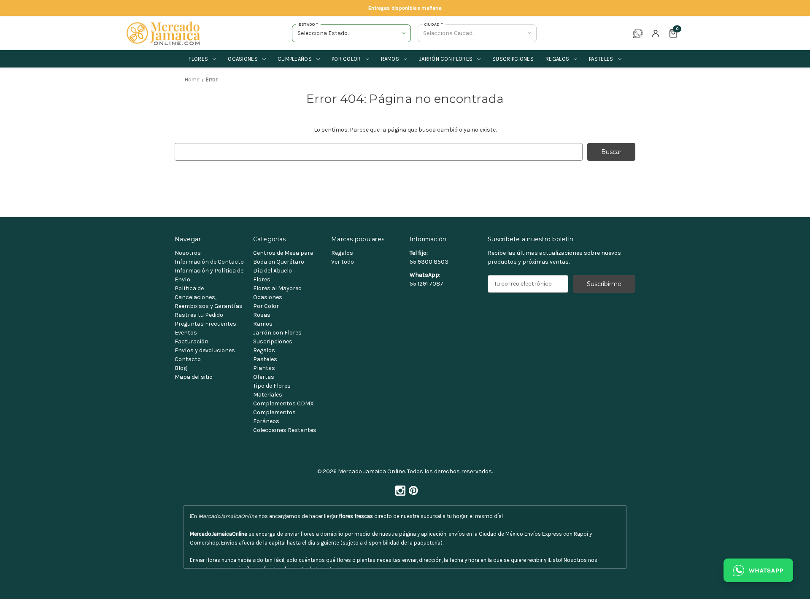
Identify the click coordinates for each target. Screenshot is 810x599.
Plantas (264, 368)
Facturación (191, 341)
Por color (346, 59)
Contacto (188, 359)
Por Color (266, 306)
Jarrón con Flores (277, 332)
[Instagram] (398, 488)
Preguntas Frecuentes (205, 323)
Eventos (186, 332)
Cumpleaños (295, 59)
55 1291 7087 (426, 283)
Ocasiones (243, 59)
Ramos (390, 59)
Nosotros (188, 252)
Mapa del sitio (194, 376)
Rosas (261, 314)
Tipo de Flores (272, 385)
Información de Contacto (209, 261)
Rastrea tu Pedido (199, 314)
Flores (198, 59)
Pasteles (601, 59)
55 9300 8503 (429, 261)
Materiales (267, 394)
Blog (181, 368)
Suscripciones (513, 59)
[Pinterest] (411, 488)
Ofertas (263, 376)
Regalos (557, 59)
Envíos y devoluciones (205, 350)
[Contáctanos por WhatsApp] (637, 33)
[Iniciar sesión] (655, 33)
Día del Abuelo (272, 270)
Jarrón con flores (445, 59)
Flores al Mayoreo (277, 288)
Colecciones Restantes (284, 430)
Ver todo (342, 261)
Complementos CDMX (283, 403)
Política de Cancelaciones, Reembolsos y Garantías (209, 297)
